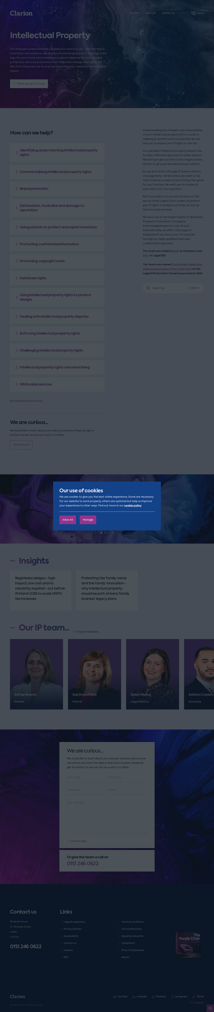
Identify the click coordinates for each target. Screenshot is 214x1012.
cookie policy (132, 505)
